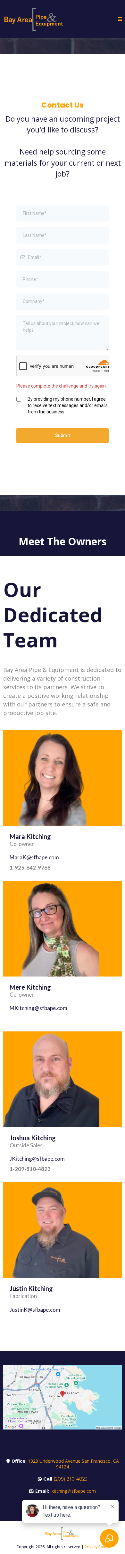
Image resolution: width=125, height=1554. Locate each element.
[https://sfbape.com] (35, 18)
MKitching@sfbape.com (38, 1008)
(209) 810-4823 (71, 1479)
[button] (120, 19)
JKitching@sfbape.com (37, 1158)
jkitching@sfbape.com (73, 1491)
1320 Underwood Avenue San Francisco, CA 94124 (73, 1464)
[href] (62, 1397)
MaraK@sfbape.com (34, 857)
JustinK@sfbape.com (35, 1309)
